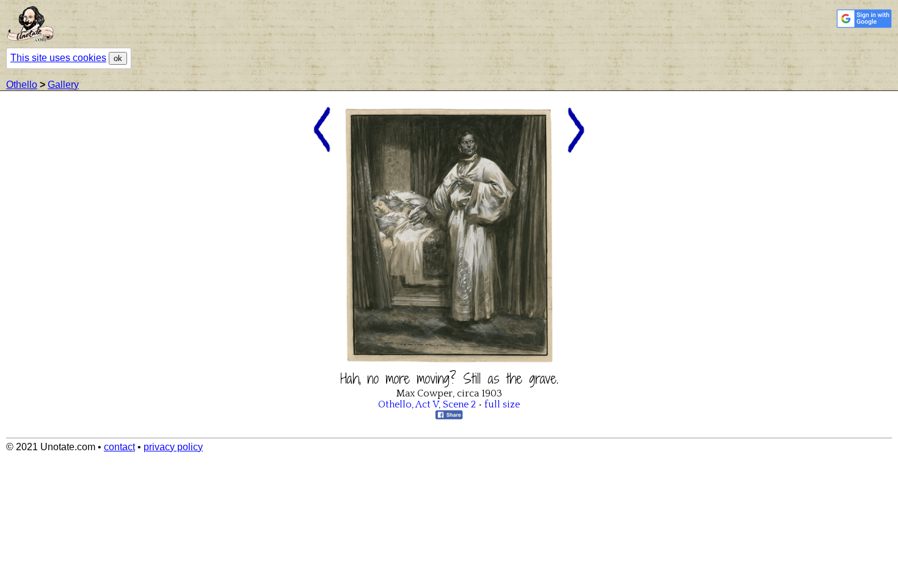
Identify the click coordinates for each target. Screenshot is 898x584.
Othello (21, 84)
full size (502, 404)
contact (119, 447)
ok (118, 58)
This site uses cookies (58, 58)
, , (427, 404)
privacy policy (173, 447)
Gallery (63, 84)
